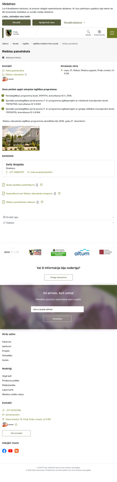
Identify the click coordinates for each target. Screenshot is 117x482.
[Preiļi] (12, 33)
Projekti (5, 351)
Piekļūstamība (8, 385)
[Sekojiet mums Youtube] (10, 450)
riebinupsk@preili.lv (15, 70)
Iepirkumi (6, 346)
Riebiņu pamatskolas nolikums (20, 202)
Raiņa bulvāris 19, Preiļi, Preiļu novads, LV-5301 (28, 419)
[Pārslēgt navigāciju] (112, 33)
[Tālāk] (111, 252)
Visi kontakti (16, 433)
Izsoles (5, 360)
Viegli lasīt (6, 376)
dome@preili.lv (13, 414)
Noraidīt (16, 22)
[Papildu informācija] (41, 185)
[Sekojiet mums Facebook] (4, 451)
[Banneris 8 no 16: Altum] (82, 252)
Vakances (6, 341)
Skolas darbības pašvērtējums (20, 185)
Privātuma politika (10, 380)
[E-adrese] (8, 79)
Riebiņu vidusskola (15, 74)
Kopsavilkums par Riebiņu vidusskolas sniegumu (29, 193)
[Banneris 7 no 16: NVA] (58, 252)
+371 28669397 (16, 172)
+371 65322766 (13, 410)
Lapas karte (7, 389)
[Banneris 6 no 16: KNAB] (35, 252)
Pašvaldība (7, 355)
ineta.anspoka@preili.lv (42, 172)
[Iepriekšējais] (6, 252)
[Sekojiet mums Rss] (16, 451)
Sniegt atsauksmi (58, 277)
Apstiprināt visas (47, 22)
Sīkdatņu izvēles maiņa (13, 394)
